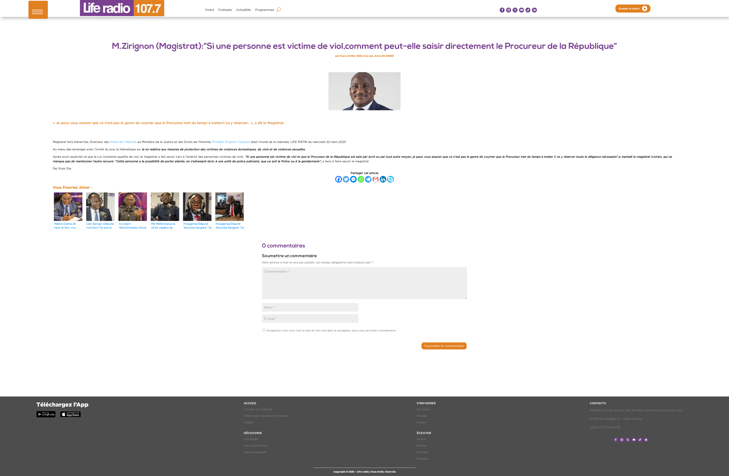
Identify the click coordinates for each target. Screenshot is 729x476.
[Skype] (390, 179)
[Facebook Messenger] (353, 179)
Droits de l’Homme (123, 141)
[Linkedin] (383, 179)
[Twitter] (346, 179)
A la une (368, 56)
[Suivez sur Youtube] (521, 10)
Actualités (243, 9)
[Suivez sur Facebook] (502, 10)
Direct (209, 9)
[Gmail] (375, 179)
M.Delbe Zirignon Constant (231, 141)
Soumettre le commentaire (444, 346)
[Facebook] (338, 179)
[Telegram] (368, 179)
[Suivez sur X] (515, 10)
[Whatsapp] (360, 179)
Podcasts (225, 9)
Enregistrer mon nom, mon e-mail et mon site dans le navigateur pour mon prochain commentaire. (331, 330)
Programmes (264, 9)
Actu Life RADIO (384, 56)
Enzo (343, 56)
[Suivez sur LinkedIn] (534, 10)
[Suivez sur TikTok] (527, 10)
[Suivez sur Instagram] (508, 10)
